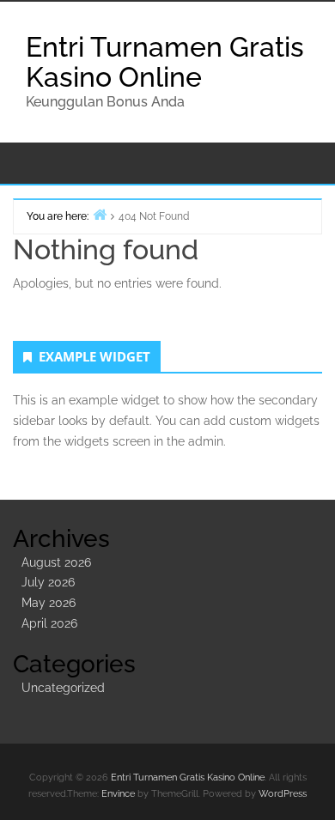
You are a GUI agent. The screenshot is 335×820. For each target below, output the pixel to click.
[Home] (100, 214)
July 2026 (48, 582)
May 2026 (48, 603)
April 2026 (49, 623)
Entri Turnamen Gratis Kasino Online (165, 62)
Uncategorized (63, 688)
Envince (118, 793)
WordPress (283, 793)
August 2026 (56, 562)
